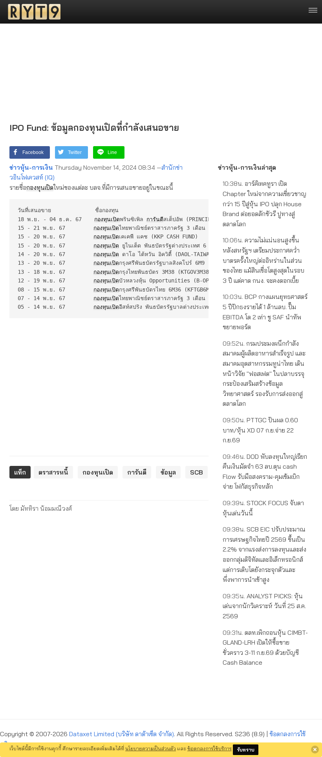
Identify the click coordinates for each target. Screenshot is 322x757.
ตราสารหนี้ (53, 472)
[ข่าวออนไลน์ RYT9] (32, 12)
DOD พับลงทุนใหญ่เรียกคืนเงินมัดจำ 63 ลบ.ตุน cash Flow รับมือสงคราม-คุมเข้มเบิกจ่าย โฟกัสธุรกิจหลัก (265, 472)
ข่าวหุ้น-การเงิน (31, 167)
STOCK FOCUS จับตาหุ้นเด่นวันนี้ (263, 508)
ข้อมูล (168, 472)
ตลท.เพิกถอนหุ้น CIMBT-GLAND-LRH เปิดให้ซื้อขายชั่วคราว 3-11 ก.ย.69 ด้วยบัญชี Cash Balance (265, 648)
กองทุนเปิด (39, 187)
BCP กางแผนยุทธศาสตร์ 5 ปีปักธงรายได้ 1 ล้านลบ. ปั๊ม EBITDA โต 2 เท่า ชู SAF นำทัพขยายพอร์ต (265, 312)
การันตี (154, 219)
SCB (196, 472)
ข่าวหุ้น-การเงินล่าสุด (247, 167)
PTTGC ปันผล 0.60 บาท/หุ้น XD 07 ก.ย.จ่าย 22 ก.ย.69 (260, 430)
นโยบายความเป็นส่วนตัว (150, 748)
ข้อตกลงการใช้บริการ (209, 748)
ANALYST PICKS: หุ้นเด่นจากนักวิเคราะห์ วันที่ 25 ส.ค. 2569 (264, 606)
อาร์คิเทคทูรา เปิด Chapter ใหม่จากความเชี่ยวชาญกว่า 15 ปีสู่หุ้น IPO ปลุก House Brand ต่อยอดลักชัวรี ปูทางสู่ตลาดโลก (264, 203)
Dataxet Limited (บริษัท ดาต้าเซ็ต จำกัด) (121, 734)
